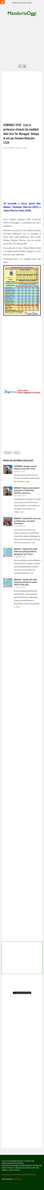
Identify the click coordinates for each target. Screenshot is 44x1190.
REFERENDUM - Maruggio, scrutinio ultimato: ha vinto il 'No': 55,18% (25, 467)
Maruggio (8, 453)
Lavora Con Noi (14, 1174)
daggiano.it (17, 1179)
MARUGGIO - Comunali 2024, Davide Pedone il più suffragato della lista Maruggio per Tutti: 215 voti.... (25, 551)
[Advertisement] (22, 40)
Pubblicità (25, 1174)
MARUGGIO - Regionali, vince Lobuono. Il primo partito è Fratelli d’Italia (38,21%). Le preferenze (27, 490)
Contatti (33, 1174)
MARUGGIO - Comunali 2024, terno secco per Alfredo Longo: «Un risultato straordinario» (27, 521)
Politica (16, 453)
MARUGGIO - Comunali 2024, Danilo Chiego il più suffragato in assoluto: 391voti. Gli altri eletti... (25, 582)
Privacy (4, 1174)
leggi (27, 481)
